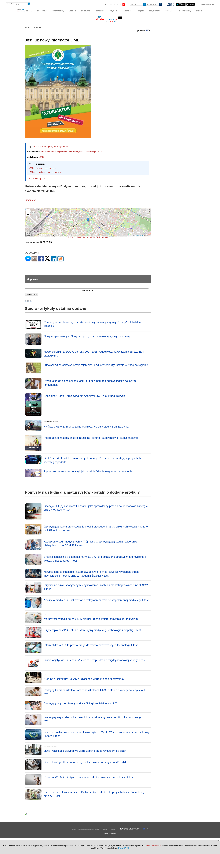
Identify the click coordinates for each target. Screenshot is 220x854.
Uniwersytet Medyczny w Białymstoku (50, 146)
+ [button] (28, 210)
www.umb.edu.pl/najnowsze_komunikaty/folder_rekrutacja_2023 (71, 151)
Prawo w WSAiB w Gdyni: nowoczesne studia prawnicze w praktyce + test (88, 777)
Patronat (113, 829)
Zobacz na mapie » (36, 178)
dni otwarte (85, 11)
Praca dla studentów (129, 828)
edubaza (168, 11)
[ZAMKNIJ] (123, 848)
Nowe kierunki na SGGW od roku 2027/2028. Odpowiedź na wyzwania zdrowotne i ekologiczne (94, 353)
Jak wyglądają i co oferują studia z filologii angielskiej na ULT (80, 703)
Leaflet (130, 235)
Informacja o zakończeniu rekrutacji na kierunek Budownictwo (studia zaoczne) (91, 437)
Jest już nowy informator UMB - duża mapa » (88, 237)
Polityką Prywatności (152, 845)
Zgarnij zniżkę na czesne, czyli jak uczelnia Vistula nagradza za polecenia (88, 471)
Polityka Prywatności (110, 834)
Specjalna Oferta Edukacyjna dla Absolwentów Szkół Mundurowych (84, 395)
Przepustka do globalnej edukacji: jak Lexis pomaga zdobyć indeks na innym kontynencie (90, 382)
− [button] (28, 214)
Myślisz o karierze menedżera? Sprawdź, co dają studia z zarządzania (86, 426)
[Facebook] (41, 260)
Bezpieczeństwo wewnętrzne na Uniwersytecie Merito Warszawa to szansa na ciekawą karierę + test (96, 734)
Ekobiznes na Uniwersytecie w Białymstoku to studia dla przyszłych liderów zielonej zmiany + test (94, 794)
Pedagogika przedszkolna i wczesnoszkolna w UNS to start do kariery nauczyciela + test (94, 692)
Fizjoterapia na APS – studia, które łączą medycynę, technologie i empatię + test (92, 630)
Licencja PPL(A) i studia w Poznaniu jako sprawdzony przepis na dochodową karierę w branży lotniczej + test (96, 507)
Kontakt (105, 829)
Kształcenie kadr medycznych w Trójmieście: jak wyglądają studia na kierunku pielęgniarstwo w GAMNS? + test (91, 543)
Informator (30, 200)
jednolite (127, 11)
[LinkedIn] (53, 260)
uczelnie (72, 11)
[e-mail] (34, 260)
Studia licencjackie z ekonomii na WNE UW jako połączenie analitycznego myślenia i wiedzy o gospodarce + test (95, 558)
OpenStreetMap (139, 235)
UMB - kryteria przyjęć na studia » (44, 172)
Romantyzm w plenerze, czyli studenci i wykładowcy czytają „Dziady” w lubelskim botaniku (93, 324)
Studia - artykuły (33, 27)
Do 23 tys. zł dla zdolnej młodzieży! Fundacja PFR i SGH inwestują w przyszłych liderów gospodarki (92, 460)
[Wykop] (60, 260)
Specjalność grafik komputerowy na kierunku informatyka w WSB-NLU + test (90, 762)
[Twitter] (47, 259)
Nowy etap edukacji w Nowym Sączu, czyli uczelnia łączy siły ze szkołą (87, 336)
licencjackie (100, 11)
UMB (41, 157)
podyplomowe (154, 11)
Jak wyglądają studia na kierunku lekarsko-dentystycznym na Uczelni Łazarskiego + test (94, 719)
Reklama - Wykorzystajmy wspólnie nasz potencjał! (85, 829)
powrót (32, 278)
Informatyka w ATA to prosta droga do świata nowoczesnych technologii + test (91, 645)
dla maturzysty (58, 11)
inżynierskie (114, 11)
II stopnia (140, 11)
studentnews (42, 11)
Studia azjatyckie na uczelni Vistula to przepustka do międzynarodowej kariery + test (94, 660)
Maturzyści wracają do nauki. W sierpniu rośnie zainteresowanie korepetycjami (91, 618)
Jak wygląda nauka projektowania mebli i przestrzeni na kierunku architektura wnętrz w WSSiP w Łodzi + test (96, 528)
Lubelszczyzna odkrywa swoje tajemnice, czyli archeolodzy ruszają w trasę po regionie (96, 364)
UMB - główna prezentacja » (42, 168)
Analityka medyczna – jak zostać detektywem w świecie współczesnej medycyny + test (96, 600)
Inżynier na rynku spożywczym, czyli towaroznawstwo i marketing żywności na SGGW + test (96, 586)
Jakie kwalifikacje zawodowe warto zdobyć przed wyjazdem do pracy (85, 750)
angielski (199, 11)
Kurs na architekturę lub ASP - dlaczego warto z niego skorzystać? (84, 678)
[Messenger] (28, 260)
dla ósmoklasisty (184, 11)
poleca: (29, 11)
